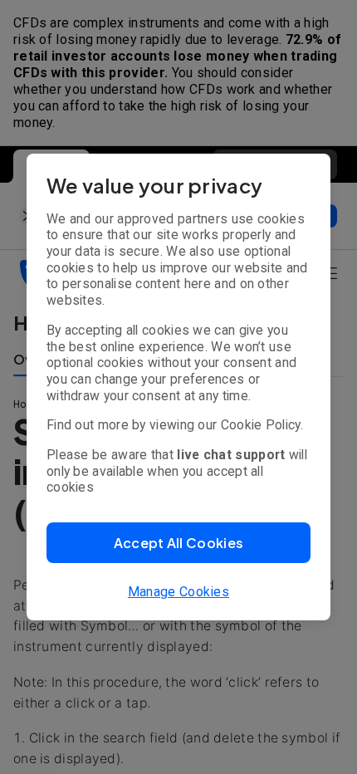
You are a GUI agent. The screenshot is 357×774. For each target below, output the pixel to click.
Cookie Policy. (262, 425)
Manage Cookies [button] (178, 592)
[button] (178, 542)
